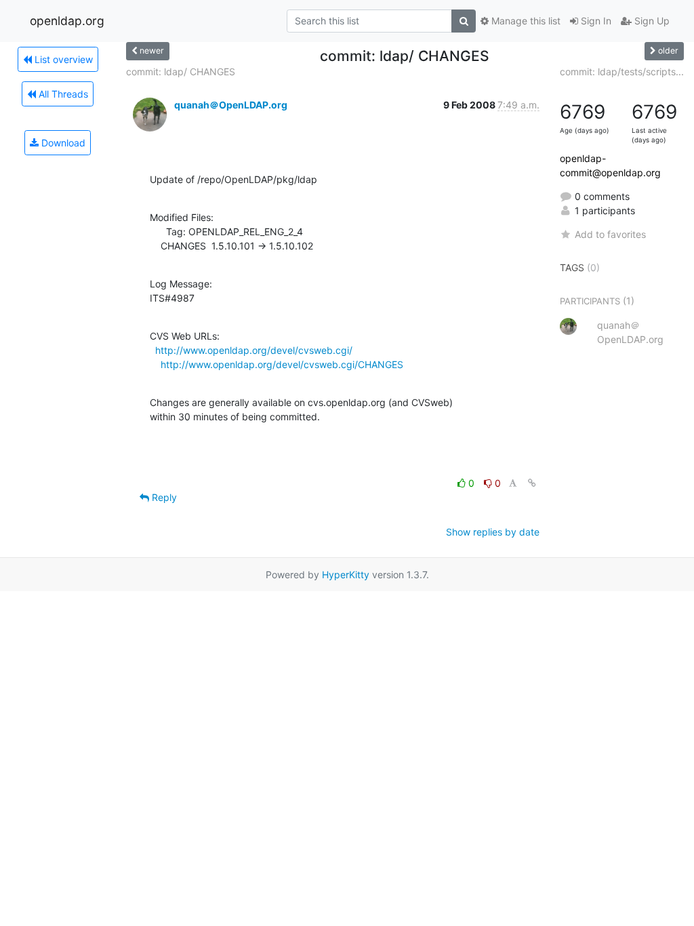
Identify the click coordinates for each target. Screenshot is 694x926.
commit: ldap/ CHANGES (180, 71)
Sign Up (651, 20)
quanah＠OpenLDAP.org (230, 104)
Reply (163, 497)
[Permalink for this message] (532, 483)
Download (62, 142)
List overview (62, 59)
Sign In (594, 20)
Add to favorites (610, 234)
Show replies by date (492, 532)
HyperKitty (345, 574)
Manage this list (524, 20)
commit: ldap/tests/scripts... (622, 71)
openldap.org (67, 21)
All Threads (62, 94)
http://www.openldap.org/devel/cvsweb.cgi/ (253, 350)
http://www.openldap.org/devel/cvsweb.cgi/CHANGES (282, 364)
